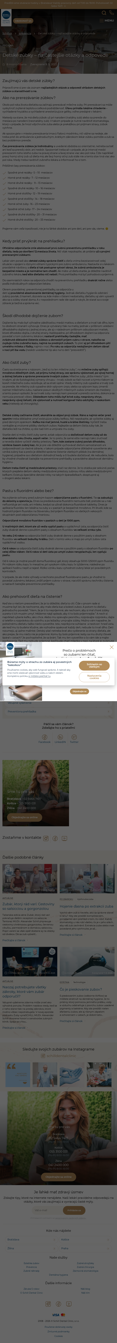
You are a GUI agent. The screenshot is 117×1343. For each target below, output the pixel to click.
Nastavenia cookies (94, 677)
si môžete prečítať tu (39, 676)
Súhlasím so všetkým (94, 665)
